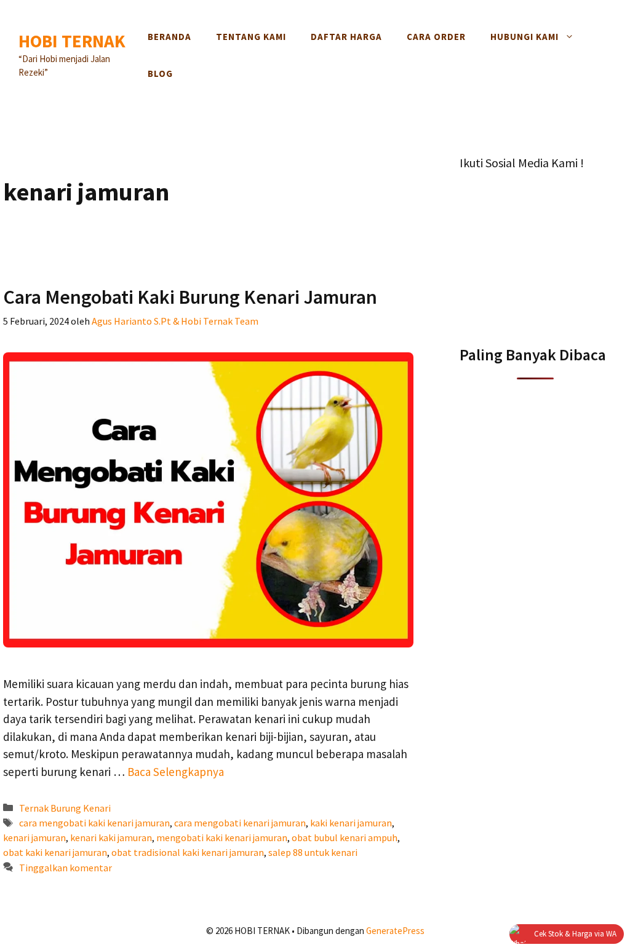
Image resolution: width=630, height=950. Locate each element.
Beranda (169, 36)
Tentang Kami (251, 36)
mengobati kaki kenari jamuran (221, 837)
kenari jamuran (34, 837)
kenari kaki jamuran (111, 837)
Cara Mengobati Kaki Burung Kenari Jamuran (190, 297)
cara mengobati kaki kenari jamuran (94, 823)
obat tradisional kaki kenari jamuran (187, 852)
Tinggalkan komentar (65, 867)
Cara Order (436, 36)
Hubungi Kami (524, 36)
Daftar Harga (346, 36)
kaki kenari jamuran (351, 823)
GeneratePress (395, 930)
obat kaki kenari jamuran (55, 852)
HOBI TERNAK (72, 41)
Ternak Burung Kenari (65, 808)
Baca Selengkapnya (175, 771)
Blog (160, 73)
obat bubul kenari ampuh (344, 837)
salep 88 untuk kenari (312, 852)
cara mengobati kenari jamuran (240, 823)
